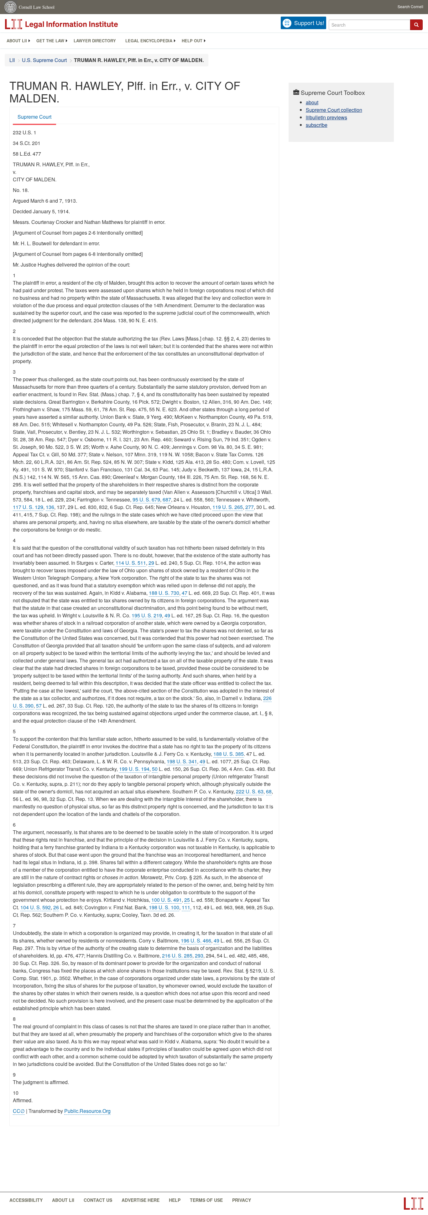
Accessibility (26, 1200)
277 (249, 507)
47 (184, 592)
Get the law (50, 41)
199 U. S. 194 (134, 768)
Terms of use (206, 1200)
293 (199, 955)
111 (186, 907)
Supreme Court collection (334, 109)
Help (174, 1200)
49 (167, 615)
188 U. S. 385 (228, 753)
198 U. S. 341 (182, 761)
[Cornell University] (11, 7)
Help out (192, 41)
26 (56, 907)
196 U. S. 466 (196, 940)
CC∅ (19, 1110)
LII (12, 60)
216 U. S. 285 (177, 955)
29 (151, 562)
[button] (416, 25)
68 (269, 791)
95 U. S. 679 (146, 499)
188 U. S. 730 (164, 592)
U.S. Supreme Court (44, 60)
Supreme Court (34, 116)
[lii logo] (75, 24)
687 (167, 499)
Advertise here (140, 1200)
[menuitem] (17, 41)
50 (155, 768)
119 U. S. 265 (227, 507)
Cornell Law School (37, 7)
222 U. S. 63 (250, 791)
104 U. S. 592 (35, 907)
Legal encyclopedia (148, 41)
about (312, 102)
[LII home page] (413, 1203)
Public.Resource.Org (87, 1110)
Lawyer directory (95, 41)
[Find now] (416, 24)
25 (187, 899)
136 (50, 507)
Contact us (98, 1200)
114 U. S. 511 (131, 562)
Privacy (241, 1200)
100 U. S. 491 (166, 899)
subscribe (316, 124)
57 (39, 705)
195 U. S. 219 (147, 615)
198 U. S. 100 (164, 907)
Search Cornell (410, 6)
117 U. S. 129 (28, 507)
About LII (17, 41)
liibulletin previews (326, 117)
